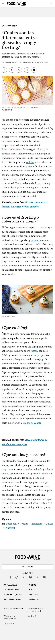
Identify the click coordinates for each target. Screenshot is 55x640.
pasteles (35, 240)
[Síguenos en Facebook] (10, 577)
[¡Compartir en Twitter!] (11, 70)
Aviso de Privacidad (14, 608)
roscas (34, 350)
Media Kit (32, 616)
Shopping (34, 599)
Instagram (37, 523)
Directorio (9, 623)
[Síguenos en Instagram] (37, 577)
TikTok (49, 523)
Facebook (11, 523)
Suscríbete (27, 566)
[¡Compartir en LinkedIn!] (26, 70)
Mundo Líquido (13, 594)
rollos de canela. (33, 422)
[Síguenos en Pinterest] (30, 577)
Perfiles (33, 589)
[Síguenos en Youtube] (44, 577)
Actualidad (10, 585)
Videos (32, 585)
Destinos (34, 594)
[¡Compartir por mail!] (34, 70)
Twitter (24, 523)
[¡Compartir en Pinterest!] (19, 70)
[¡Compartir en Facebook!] (4, 70)
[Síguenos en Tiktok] (16, 577)
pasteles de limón (33, 469)
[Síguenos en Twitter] (23, 577)
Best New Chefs (12, 599)
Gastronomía (9, 25)
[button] (3, 3)
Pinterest (10, 527)
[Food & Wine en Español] (16, 3)
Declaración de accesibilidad (35, 609)
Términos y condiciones (10, 617)
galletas (30, 162)
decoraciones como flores (15, 149)
